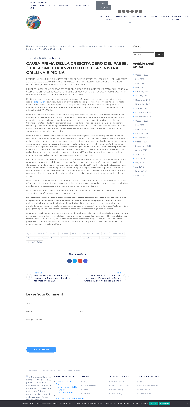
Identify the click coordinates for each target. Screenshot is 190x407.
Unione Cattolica (34, 242)
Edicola (165, 17)
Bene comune (39, 234)
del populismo (40, 102)
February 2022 (142, 91)
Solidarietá (106, 238)
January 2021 (141, 108)
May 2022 (139, 83)
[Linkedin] (85, 261)
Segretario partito (90, 238)
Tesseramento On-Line (69, 371)
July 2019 (139, 154)
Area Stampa (144, 394)
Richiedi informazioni (148, 386)
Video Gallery (117, 390)
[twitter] (128, 11)
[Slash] (77, 274)
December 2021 (142, 100)
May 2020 (139, 125)
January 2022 (141, 96)
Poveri (64, 238)
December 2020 (143, 112)
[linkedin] (132, 11)
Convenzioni (144, 390)
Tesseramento (122, 17)
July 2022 (139, 79)
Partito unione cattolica (37, 238)
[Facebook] (69, 261)
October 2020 (141, 121)
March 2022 (140, 87)
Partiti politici (117, 234)
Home (100, 17)
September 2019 (143, 146)
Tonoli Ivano (119, 238)
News (37, 32)
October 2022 (141, 75)
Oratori (106, 234)
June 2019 (140, 158)
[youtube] (140, 11)
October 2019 (141, 142)
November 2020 (143, 117)
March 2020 (140, 129)
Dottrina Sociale (176, 18)
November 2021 (142, 104)
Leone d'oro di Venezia (89, 234)
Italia (74, 234)
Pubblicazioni (139, 17)
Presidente (74, 238)
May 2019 (139, 163)
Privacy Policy (117, 382)
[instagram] (123, 11)
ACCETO (153, 403)
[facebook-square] (119, 11)
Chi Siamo (109, 18)
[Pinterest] (80, 261)
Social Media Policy (120, 386)
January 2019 (141, 171)
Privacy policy (164, 403)
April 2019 (139, 167)
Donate (142, 382)
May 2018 (139, 175)
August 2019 (141, 150)
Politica (54, 238)
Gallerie (153, 17)
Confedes (53, 234)
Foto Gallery (116, 394)
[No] (187, 404)
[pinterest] (136, 11)
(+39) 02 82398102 (39, 2)
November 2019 (142, 138)
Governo (64, 234)
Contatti (86, 394)
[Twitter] (75, 261)
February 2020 (142, 133)
